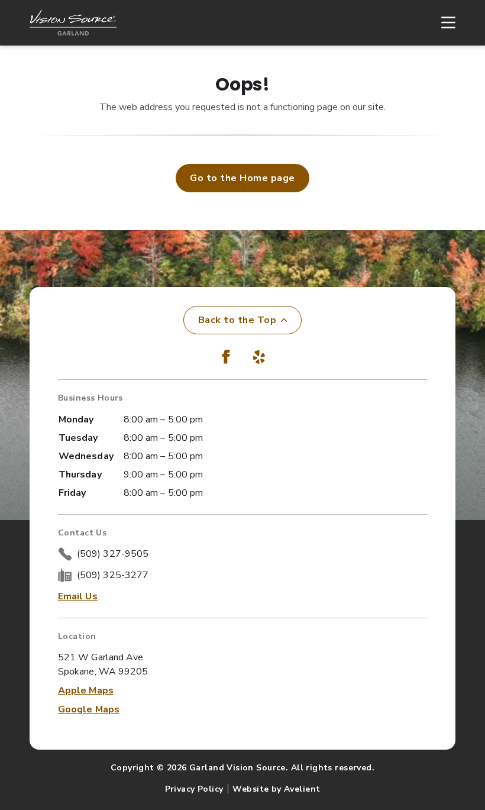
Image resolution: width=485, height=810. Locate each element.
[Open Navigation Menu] (442, 22)
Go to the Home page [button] (242, 178)
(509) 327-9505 (112, 553)
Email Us (78, 596)
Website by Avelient (276, 789)
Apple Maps (86, 690)
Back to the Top (237, 320)
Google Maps (88, 709)
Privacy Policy (194, 789)
